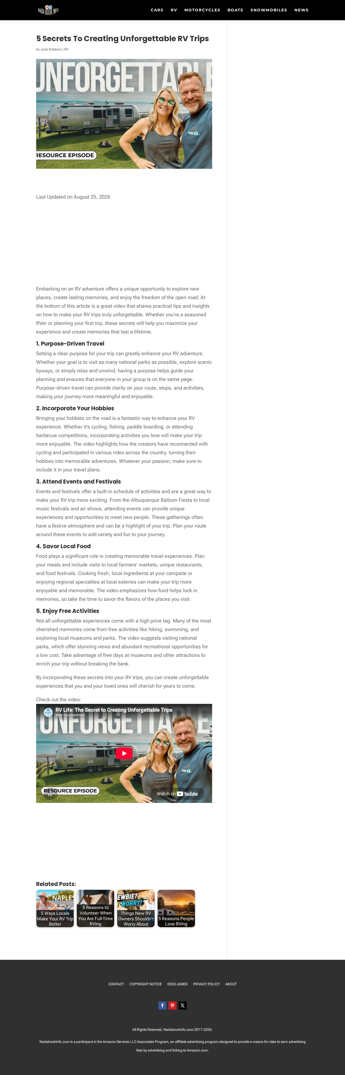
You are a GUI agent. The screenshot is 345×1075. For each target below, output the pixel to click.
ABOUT (231, 984)
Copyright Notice (146, 984)
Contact (116, 984)
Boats (235, 10)
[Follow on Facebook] (162, 1005)
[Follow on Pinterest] (172, 1005)
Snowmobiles (269, 10)
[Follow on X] (183, 1005)
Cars (157, 10)
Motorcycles (202, 10)
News (301, 10)
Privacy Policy (206, 984)
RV (174, 10)
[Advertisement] (128, 185)
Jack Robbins (51, 49)
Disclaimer (177, 984)
